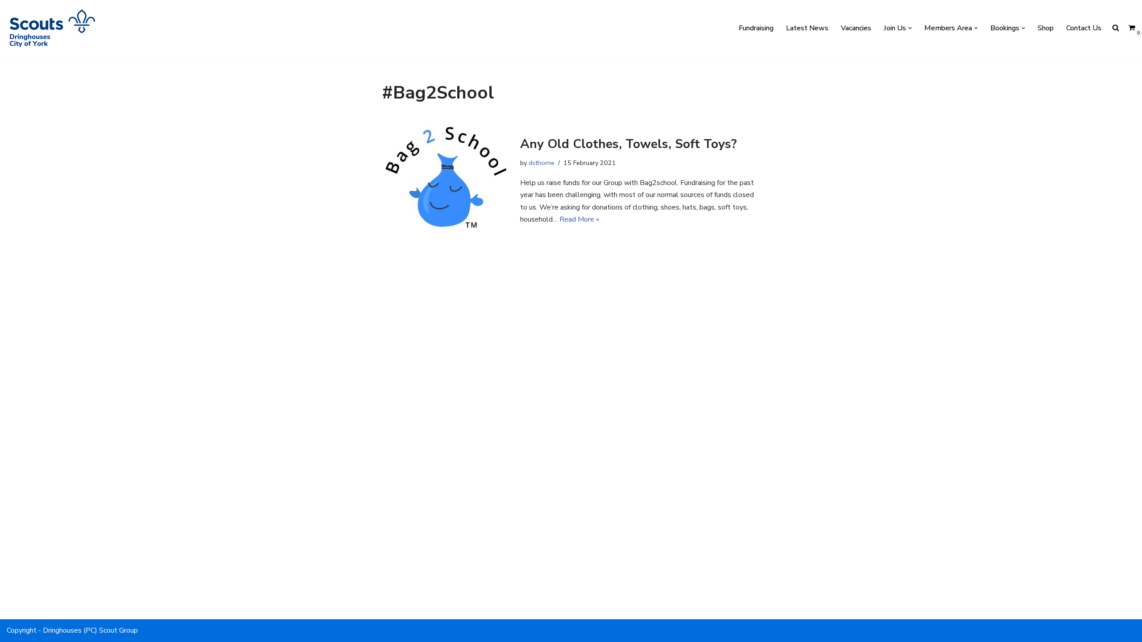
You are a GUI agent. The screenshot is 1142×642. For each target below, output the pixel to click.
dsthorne (541, 162)
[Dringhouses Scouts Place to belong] (51, 28)
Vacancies (856, 28)
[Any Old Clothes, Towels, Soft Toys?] (446, 180)
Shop (1046, 28)
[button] (910, 28)
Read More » (579, 219)
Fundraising (756, 28)
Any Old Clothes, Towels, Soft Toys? (628, 144)
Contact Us (1083, 28)
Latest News (807, 28)
